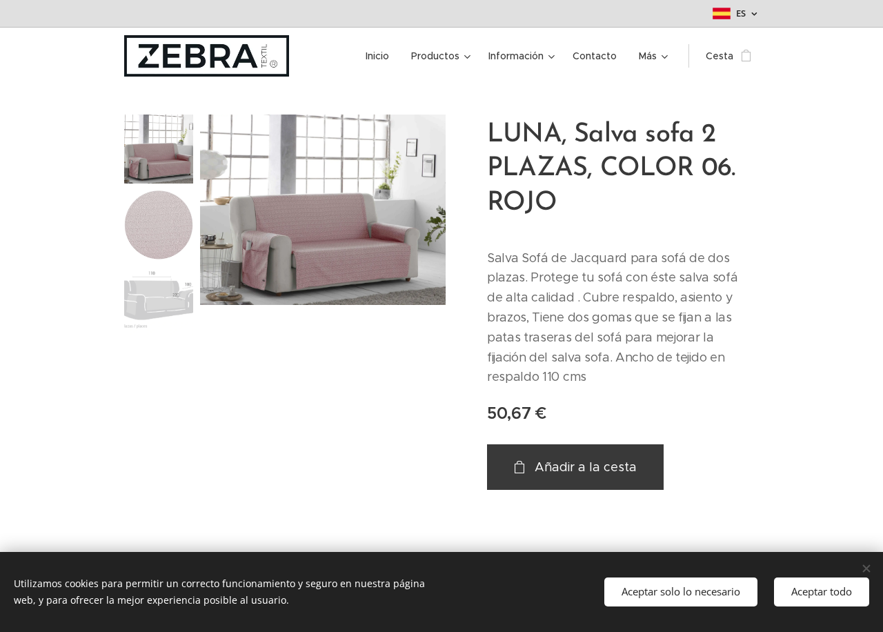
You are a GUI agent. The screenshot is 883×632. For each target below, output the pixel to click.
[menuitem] (381, 56)
